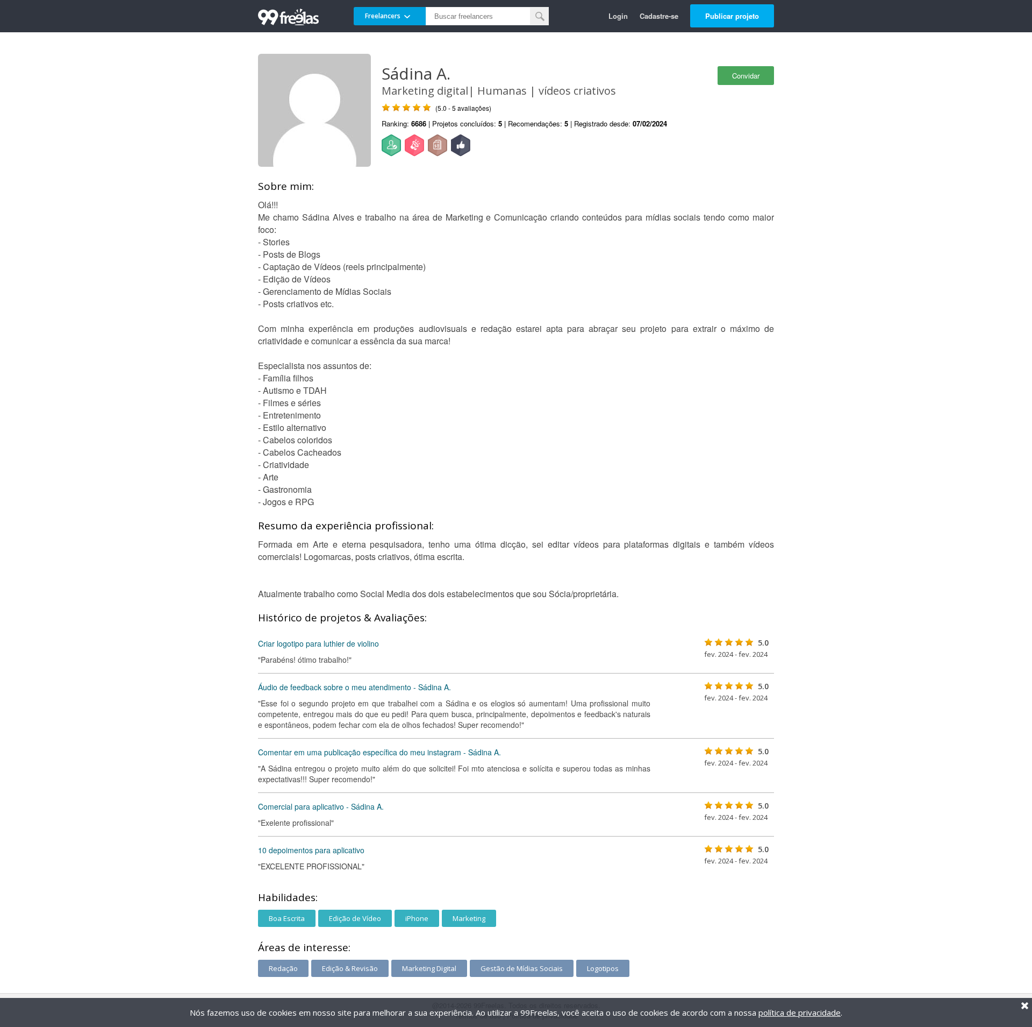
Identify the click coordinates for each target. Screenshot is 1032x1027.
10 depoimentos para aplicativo (311, 850)
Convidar (745, 75)
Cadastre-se (659, 16)
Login (618, 16)
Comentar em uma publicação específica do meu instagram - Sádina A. (379, 752)
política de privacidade (799, 1012)
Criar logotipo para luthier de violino (318, 643)
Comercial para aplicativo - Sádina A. (321, 806)
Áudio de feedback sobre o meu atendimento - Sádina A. (354, 687)
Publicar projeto (732, 16)
